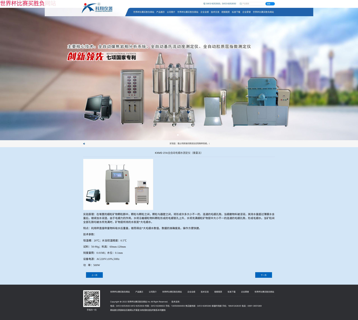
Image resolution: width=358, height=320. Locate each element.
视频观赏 (225, 12)
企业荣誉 (246, 12)
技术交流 (215, 12)
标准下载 (236, 12)
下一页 (264, 275)
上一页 (94, 275)
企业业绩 (204, 12)
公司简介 (171, 12)
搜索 (268, 4)
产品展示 (160, 12)
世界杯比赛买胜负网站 (143, 12)
